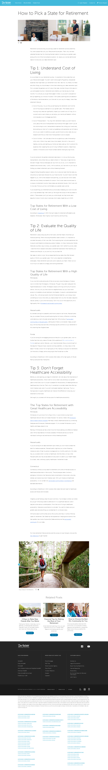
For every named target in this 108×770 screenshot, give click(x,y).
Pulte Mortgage (49, 661)
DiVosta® (20, 665)
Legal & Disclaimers (75, 663)
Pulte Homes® (21, 663)
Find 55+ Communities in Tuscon (24, 717)
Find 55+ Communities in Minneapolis (49, 732)
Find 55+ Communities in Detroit (48, 727)
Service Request (103, 2)
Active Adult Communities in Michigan (51, 725)
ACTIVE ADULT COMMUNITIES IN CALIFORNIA (27, 721)
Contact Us (92, 2)
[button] (18, 3)
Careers (47, 673)
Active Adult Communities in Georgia (26, 751)
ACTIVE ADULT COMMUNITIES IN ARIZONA (26, 714)
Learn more (78, 634)
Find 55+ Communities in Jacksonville (24, 739)
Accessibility (73, 670)
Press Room (48, 668)
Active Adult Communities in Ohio (75, 723)
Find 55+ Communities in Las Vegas (49, 738)
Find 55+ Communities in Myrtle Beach (74, 741)
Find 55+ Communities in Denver (24, 732)
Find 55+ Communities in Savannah (24, 755)
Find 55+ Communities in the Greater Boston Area (52, 721)
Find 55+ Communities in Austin (73, 755)
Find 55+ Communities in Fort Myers (24, 737)
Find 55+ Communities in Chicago (24, 760)
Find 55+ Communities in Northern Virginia (75, 764)
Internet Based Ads (75, 668)
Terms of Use (61, 689)
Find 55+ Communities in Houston (74, 757)
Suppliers (47, 675)
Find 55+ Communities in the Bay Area (25, 723)
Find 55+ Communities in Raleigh (73, 717)
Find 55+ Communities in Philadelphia (74, 732)
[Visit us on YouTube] (88, 647)
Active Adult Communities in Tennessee (77, 746)
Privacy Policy (51, 689)
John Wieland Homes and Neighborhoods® (29, 668)
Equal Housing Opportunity (77, 665)
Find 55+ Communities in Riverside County (25, 726)
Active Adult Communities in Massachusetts (53, 719)
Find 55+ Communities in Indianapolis (24, 766)
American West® (22, 670)
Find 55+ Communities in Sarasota (24, 742)
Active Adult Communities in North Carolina (78, 714)
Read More (54, 634)
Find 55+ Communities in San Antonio (74, 759)
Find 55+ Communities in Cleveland (74, 726)
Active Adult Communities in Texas (76, 752)
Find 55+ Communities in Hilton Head (74, 739)
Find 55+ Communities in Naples (24, 741)
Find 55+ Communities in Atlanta (24, 753)
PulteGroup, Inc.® (22, 675)
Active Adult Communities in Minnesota (52, 731)
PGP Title (47, 663)
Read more (29, 632)
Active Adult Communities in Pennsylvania (77, 730)
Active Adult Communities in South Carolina (78, 736)
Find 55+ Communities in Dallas (73, 754)
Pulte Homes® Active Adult (25, 673)
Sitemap (70, 689)
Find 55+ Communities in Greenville (74, 742)
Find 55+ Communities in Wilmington (74, 719)
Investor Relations (49, 670)
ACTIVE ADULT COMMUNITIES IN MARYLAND (52, 714)
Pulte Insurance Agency (51, 665)
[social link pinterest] (21, 43)
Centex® (20, 661)
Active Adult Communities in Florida (26, 736)
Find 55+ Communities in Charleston (74, 737)
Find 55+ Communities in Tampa (24, 744)
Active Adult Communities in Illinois (26, 759)
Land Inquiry (73, 677)
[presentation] (19, 564)
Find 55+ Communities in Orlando (24, 746)
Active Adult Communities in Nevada (51, 736)
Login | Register (83, 2)
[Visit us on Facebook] (82, 647)
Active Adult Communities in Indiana (26, 764)
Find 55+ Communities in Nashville (74, 748)
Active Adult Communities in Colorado (27, 730)
